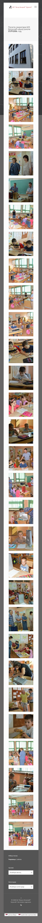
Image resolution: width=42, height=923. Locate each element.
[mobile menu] (35, 7)
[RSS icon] (21, 905)
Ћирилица (12, 859)
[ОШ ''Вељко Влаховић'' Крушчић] (21, 7)
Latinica (19, 859)
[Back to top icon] (21, 898)
